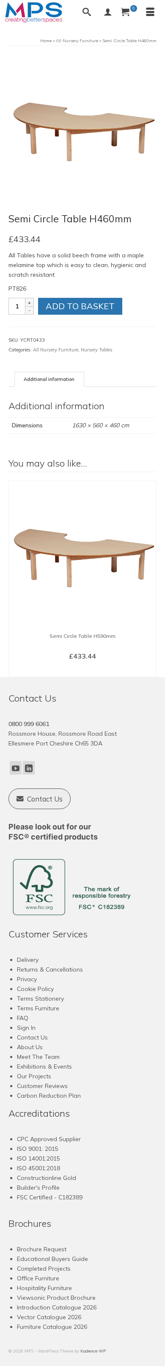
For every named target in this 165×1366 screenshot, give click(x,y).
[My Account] (107, 12)
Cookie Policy (35, 989)
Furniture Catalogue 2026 (52, 1327)
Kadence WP (93, 1351)
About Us (30, 1047)
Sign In (26, 1027)
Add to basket (80, 306)
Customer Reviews (42, 1086)
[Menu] (150, 12)
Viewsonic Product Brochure (56, 1297)
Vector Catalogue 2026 (49, 1317)
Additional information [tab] (49, 379)
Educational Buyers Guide (52, 1259)
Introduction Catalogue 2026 (56, 1307)
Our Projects (34, 1076)
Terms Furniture (38, 1008)
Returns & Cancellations (50, 969)
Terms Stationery (40, 998)
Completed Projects (44, 1268)
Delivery (27, 960)
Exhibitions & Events (44, 1066)
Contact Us (32, 1037)
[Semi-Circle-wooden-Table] (82, 128)
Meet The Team (38, 1057)
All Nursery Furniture (55, 350)
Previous (15, 579)
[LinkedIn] (29, 768)
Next (149, 579)
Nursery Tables (97, 350)
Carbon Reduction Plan (49, 1095)
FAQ (22, 1018)
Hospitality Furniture (44, 1288)
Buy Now (82, 670)
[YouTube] (16, 768)
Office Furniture (38, 1278)
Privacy (27, 979)
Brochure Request (41, 1249)
